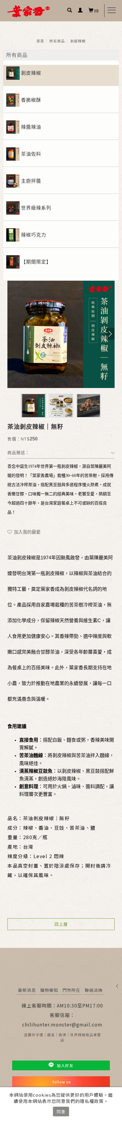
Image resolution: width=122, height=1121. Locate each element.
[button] (69, 10)
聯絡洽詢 (93, 990)
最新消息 (27, 990)
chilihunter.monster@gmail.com (62, 1024)
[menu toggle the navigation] (111, 10)
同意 (61, 1111)
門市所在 (71, 990)
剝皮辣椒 (78, 40)
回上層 (61, 924)
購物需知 (49, 990)
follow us (61, 1082)
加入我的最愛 (27, 531)
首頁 (40, 40)
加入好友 (64, 1065)
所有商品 (57, 40)
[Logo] (28, 11)
